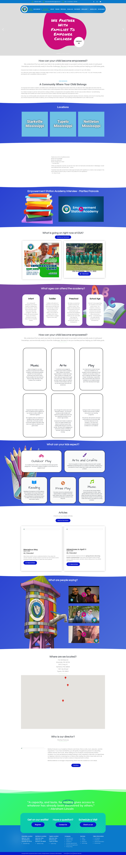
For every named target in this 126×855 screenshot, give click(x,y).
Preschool (63, 9)
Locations (45, 9)
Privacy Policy (70, 853)
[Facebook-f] (93, 1)
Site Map (65, 853)
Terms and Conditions (77, 853)
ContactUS (79, 42)
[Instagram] (97, 1)
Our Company (36, 9)
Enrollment (84, 9)
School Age (70, 9)
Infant (52, 9)
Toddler (57, 9)
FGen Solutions (59, 853)
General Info (93, 9)
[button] (63, 701)
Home (30, 9)
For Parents (77, 9)
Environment (101, 9)
